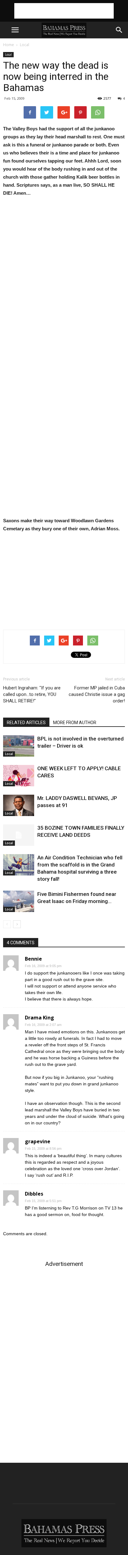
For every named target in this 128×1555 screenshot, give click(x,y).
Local (24, 44)
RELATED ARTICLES (26, 722)
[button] (119, 30)
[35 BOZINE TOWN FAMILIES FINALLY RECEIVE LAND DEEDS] (18, 835)
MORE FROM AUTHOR (74, 722)
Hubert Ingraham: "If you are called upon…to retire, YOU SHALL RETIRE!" (32, 694)
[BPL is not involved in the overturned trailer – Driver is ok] (18, 746)
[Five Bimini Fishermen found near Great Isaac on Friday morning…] (18, 901)
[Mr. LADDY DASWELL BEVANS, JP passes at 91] (18, 805)
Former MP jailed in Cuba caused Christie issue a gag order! (97, 694)
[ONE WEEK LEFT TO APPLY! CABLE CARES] (18, 775)
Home (8, 44)
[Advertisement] (64, 11)
